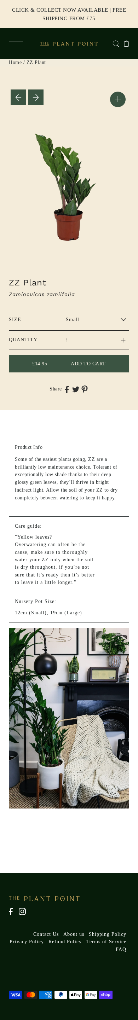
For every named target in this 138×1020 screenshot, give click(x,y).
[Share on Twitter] (75, 389)
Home (15, 62)
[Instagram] (24, 915)
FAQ (121, 949)
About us (73, 934)
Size (15, 319)
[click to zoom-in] (118, 99)
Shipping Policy (107, 934)
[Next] (36, 97)
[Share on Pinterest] (84, 389)
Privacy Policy (27, 941)
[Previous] (18, 97)
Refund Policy (65, 941)
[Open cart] (126, 43)
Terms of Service (106, 941)
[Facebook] (13, 915)
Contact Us (46, 934)
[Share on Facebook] (66, 389)
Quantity (23, 339)
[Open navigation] (18, 43)
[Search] (116, 43)
